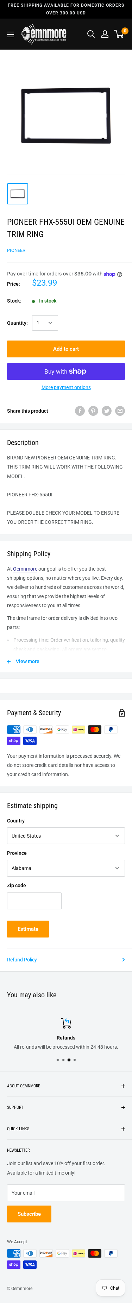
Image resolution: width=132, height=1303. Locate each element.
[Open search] (91, 34)
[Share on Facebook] (80, 411)
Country (16, 821)
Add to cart (66, 349)
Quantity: (17, 323)
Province (17, 853)
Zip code (16, 885)
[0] (119, 34)
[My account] (104, 34)
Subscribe (29, 1214)
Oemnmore (25, 569)
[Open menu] (10, 34)
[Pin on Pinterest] (93, 411)
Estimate (28, 929)
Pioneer (16, 250)
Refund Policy (22, 959)
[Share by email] (120, 411)
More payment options (66, 387)
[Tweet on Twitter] (107, 411)
